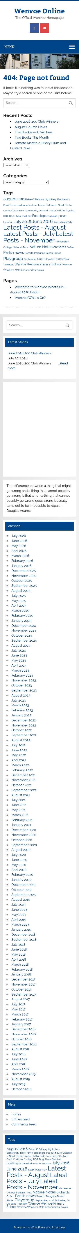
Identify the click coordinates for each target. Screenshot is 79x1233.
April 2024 (18, 665)
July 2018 (18, 945)
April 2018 (18, 959)
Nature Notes (40, 247)
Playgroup (13, 258)
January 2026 (21, 566)
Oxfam (70, 247)
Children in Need (55, 205)
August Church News (31, 127)
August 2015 (20, 1079)
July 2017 (18, 1004)
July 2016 (22, 221)
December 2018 (23, 935)
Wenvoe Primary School (44, 264)
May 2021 (18, 810)
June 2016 (42, 221)
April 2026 (19, 551)
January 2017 (21, 1024)
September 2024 (24, 641)
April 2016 (18, 1064)
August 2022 (20, 740)
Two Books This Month (32, 137)
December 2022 (23, 720)
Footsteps (39, 216)
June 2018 (19, 949)
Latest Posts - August (34, 227)
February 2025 (22, 616)
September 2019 (23, 895)
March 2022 (20, 765)
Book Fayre (9, 205)
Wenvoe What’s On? (30, 298)
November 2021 (23, 780)
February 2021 (21, 820)
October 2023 (21, 685)
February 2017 (21, 1019)
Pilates (57, 253)
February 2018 (22, 970)
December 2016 (23, 1029)
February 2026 (22, 561)
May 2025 (18, 601)
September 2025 (24, 586)
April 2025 (18, 606)
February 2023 (22, 710)
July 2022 (18, 745)
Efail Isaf (26, 216)
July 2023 (18, 700)
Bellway (39, 199)
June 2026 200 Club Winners (36, 122)
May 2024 (18, 660)
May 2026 (18, 546)
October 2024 (21, 635)
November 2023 (23, 680)
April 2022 (18, 760)
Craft (51, 210)
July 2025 (18, 596)
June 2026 (19, 541)
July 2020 (18, 855)
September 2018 (23, 940)
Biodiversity (63, 199)
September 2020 (24, 845)
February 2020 (22, 875)
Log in (16, 1114)
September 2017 (23, 994)
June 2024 (19, 655)
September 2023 (24, 690)
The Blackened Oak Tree (33, 132)
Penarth (29, 253)
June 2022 (19, 750)
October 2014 (21, 1089)
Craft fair (60, 210)
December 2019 (23, 885)
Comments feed (23, 1124)
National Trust (21, 247)
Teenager (8, 264)
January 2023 (21, 715)
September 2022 (24, 735)
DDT (5, 216)
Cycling (70, 210)
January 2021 (21, 825)
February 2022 (22, 770)
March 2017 (20, 1014)
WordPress (38, 1227)
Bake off (29, 199)
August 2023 (20, 695)
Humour (8, 222)
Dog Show (15, 216)
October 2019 (21, 890)
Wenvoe (20, 264)
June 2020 (19, 860)
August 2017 (20, 999)
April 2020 (19, 870)
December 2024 (23, 626)
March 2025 (20, 611)
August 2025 (20, 591)
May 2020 (18, 865)
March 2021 (20, 815)
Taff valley (49, 259)
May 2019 (18, 915)
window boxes (35, 270)
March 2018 (20, 965)
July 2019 (18, 905)
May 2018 (18, 954)
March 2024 (20, 670)
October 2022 (21, 730)
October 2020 (21, 840)
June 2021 (19, 805)
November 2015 (23, 1074)
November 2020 (23, 835)
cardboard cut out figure (31, 205)
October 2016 (21, 1039)
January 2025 (21, 621)
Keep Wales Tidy (63, 222)
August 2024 (20, 646)
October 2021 (21, 785)
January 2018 (21, 974)
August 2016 (13, 199)
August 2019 (20, 900)
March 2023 (20, 705)
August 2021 (20, 795)
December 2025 (23, 571)
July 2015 (18, 1084)
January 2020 (21, 880)
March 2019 (20, 924)
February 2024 (22, 675)
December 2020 (23, 830)
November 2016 (23, 1034)
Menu (9, 47)
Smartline (58, 1227)
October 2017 (21, 989)
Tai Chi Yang (62, 259)
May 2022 (18, 755)
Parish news (13, 252)
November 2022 (23, 725)
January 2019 (21, 930)
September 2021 (23, 790)
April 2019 (18, 920)
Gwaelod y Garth (56, 216)
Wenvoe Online (39, 10)
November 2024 (23, 630)
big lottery (50, 199)
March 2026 (20, 556)
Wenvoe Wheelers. (27, 1207)
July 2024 (18, 651)
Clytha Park (17, 210)
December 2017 (23, 979)
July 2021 (18, 800)
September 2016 (33, 259)
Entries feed (20, 1119)
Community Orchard (36, 210)
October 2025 (21, 581)
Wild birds (21, 270)
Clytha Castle (23, 1156)
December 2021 (23, 775)
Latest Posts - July (29, 233)
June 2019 (19, 910)
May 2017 (18, 1009)
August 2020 (21, 850)
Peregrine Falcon (43, 253)
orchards (59, 247)
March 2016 (20, 1069)
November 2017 (23, 984)
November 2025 (23, 576)
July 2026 (18, 536)
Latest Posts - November (38, 237)
